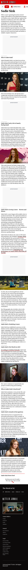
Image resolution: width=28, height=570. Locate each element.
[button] (27, 91)
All (7, 6)
